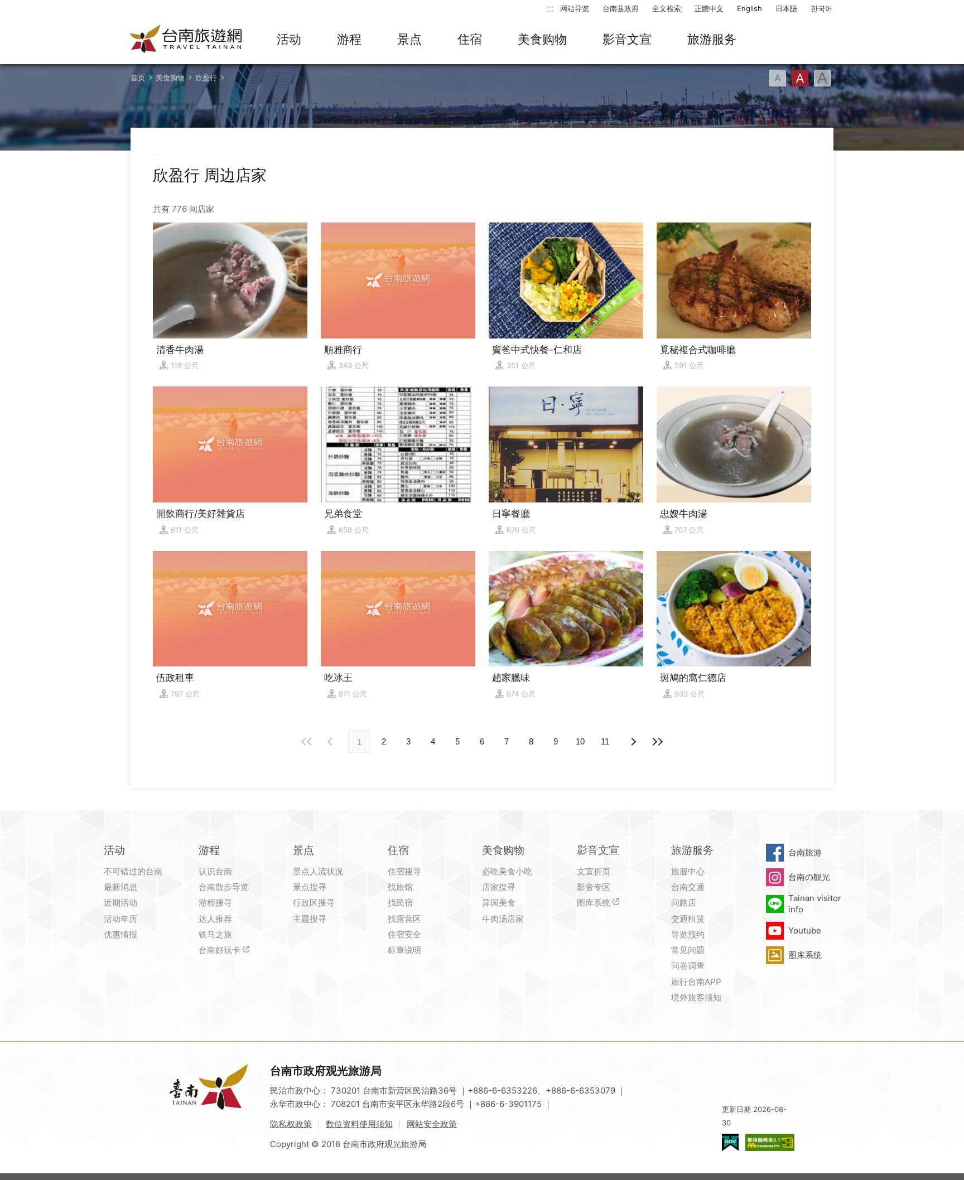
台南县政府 (620, 8)
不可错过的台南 (133, 871)
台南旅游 (805, 852)
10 (580, 741)
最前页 (307, 742)
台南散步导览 (224, 887)
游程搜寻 (215, 902)
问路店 (683, 902)
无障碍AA (769, 1142)
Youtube (804, 930)
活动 (289, 39)
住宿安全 (404, 934)
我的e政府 (730, 1142)
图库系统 (593, 902)
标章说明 (404, 950)
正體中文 (709, 8)
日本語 (786, 8)
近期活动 (120, 902)
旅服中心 (688, 871)
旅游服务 (711, 39)
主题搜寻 (309, 918)
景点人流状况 (318, 871)
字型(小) (777, 78)
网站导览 (574, 8)
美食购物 (542, 39)
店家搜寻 (498, 887)
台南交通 (688, 887)
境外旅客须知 (696, 997)
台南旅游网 (186, 39)
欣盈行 (206, 77)
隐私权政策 (291, 1124)
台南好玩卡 (219, 950)
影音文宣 (627, 39)
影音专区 (593, 887)
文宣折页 (593, 871)
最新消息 (120, 887)
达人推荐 (215, 918)
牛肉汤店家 (503, 918)
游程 (349, 39)
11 (605, 741)
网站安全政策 (432, 1124)
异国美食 (498, 902)
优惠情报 (120, 934)
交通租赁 (688, 918)
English (749, 8)
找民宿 (400, 902)
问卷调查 (688, 965)
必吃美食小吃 (507, 871)
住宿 (469, 39)
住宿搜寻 (404, 871)
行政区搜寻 (314, 902)
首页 (138, 77)
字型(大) (822, 78)
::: (550, 8)
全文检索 (666, 8)
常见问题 (688, 950)
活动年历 (120, 918)
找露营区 (404, 918)
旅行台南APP (696, 981)
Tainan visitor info (814, 904)
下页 (331, 742)
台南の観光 (809, 877)
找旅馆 (400, 887)
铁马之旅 (215, 934)
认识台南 (215, 871)
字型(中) (800, 78)
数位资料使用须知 (359, 1124)
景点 (409, 39)
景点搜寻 (309, 887)
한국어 (821, 8)
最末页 (657, 742)
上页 (632, 742)
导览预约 (688, 934)
